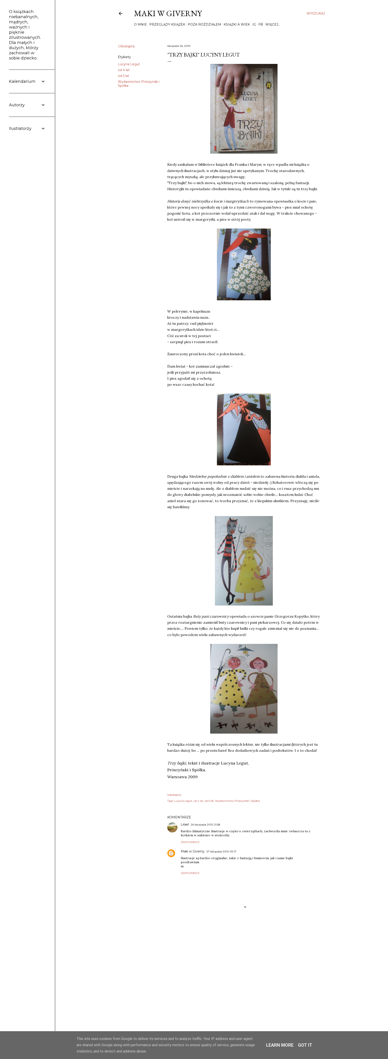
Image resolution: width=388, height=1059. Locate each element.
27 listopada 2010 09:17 (221, 851)
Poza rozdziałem (204, 24)
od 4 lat (124, 70)
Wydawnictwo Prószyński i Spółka (237, 800)
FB (260, 24)
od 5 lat (123, 76)
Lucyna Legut (129, 64)
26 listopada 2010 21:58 (205, 824)
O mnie (140, 24)
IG (254, 24)
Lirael (185, 824)
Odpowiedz (190, 842)
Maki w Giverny (168, 13)
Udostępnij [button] (126, 46)
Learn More (279, 1045)
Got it (305, 1045)
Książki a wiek (237, 24)
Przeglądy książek (167, 24)
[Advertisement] (243, 981)
